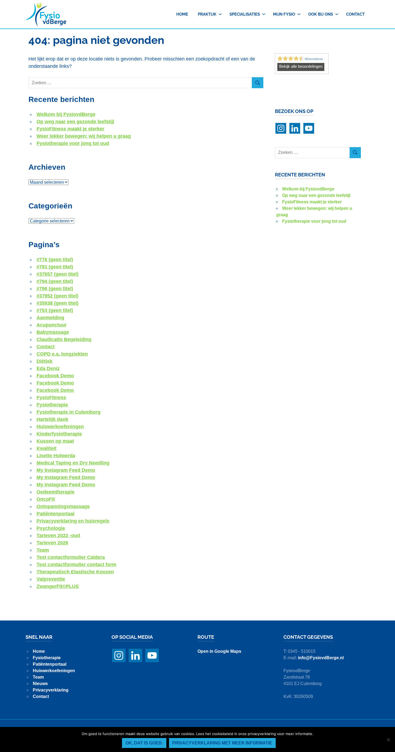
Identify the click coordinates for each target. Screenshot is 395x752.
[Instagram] (280, 128)
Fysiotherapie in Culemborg (68, 412)
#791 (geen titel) (55, 266)
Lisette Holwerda (56, 455)
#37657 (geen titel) (57, 274)
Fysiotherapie (52, 404)
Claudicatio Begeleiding (64, 339)
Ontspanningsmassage (63, 506)
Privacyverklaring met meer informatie (222, 743)
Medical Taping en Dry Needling (73, 463)
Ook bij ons (320, 14)
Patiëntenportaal (55, 513)
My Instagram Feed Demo (66, 470)
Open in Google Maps (219, 651)
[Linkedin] (294, 128)
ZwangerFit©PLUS (58, 586)
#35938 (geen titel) (57, 303)
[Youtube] (308, 128)
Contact (355, 14)
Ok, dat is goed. (144, 743)
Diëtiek (44, 361)
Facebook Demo (55, 375)
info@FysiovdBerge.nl (321, 657)
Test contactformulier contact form (76, 564)
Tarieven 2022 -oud (58, 535)
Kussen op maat (55, 441)
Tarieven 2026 (52, 542)
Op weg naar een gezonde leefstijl (75, 121)
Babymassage (53, 332)
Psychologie (51, 528)
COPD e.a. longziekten (62, 354)
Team (43, 550)
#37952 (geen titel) (57, 296)
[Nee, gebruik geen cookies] (388, 739)
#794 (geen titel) (55, 281)
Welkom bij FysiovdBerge (66, 114)
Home (182, 14)
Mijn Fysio (284, 14)
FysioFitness (51, 397)
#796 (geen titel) (55, 288)
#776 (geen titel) (55, 259)
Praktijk (207, 14)
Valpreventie (51, 579)
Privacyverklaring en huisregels (73, 521)
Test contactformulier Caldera (71, 557)
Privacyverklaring (51, 690)
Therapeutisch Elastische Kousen (75, 571)
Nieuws (40, 683)
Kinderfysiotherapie (59, 434)
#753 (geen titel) (55, 310)
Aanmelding (50, 317)
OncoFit (46, 499)
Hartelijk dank (52, 419)
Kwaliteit (46, 448)
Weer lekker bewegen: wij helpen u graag (84, 136)
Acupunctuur (52, 325)
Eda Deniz (48, 368)
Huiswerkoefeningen (60, 426)
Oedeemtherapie (55, 492)
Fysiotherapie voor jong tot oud (73, 143)
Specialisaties (244, 14)
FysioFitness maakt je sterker (70, 129)
